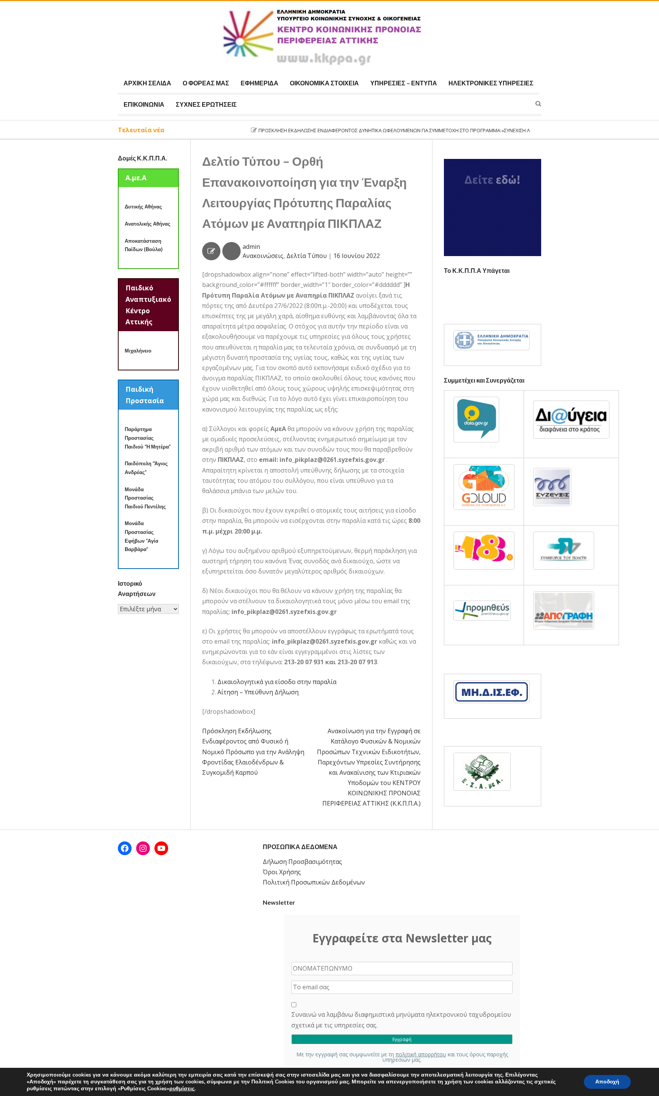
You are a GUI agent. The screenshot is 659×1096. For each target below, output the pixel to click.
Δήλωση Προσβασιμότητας (302, 861)
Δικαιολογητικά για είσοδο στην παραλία (276, 682)
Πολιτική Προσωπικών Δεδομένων (314, 882)
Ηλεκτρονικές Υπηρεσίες (491, 83)
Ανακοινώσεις (263, 256)
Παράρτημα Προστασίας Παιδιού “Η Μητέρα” (148, 437)
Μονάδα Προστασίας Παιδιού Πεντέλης (145, 498)
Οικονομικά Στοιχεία (324, 83)
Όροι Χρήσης (282, 872)
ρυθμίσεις (181, 1088)
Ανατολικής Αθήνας (147, 224)
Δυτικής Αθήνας (143, 206)
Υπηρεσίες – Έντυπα (403, 83)
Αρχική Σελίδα (147, 83)
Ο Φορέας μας (206, 83)
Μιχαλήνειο (138, 351)
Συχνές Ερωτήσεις (206, 104)
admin (251, 246)
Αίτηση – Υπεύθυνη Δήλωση (258, 692)
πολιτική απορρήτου (420, 1054)
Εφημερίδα (259, 83)
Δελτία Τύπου (306, 256)
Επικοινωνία (144, 104)
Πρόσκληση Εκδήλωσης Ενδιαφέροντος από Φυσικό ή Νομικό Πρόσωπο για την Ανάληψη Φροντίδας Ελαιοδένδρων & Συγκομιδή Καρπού (253, 752)
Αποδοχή (607, 1081)
